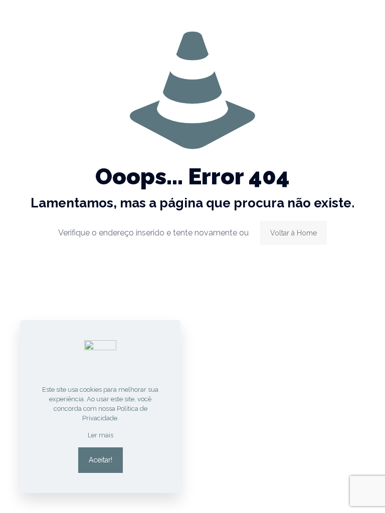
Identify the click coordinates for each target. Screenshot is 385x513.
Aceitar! (100, 460)
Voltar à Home (293, 233)
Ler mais (100, 435)
